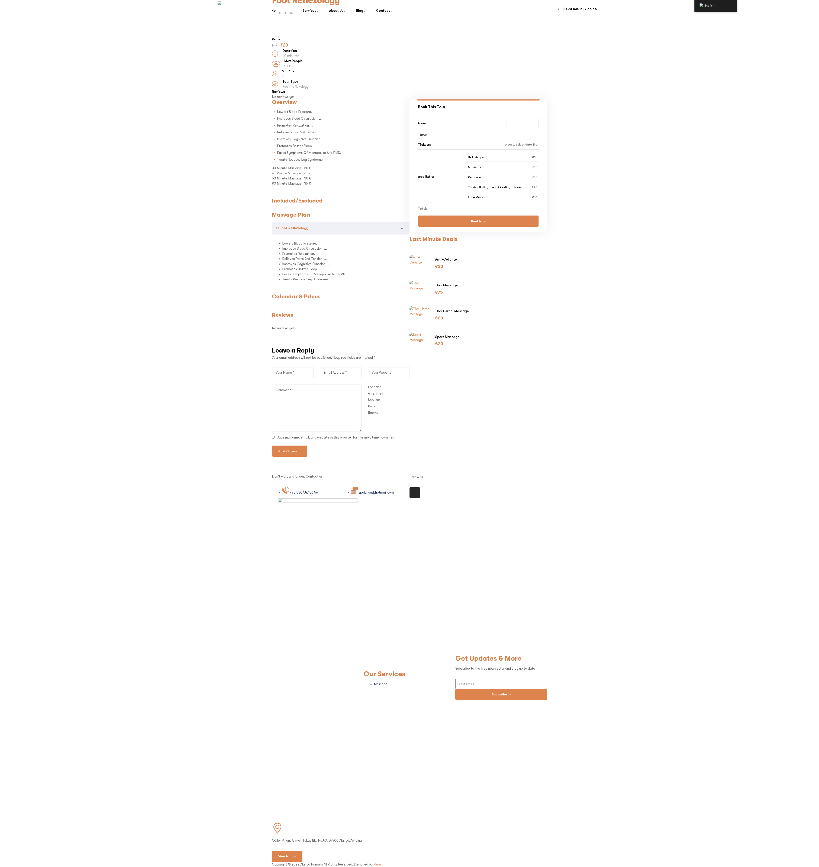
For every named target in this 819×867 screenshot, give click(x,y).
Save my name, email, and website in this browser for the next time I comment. (336, 437)
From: (422, 123)
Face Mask (475, 197)
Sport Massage (447, 337)
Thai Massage (446, 285)
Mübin (377, 864)
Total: (422, 209)
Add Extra (426, 177)
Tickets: (424, 145)
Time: (422, 135)
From (276, 45)
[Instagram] (415, 492)
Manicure (474, 167)
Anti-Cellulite (446, 259)
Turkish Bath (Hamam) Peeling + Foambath (498, 187)
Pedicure (474, 177)
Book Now (478, 221)
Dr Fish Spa (476, 157)
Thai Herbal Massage (452, 311)
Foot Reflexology (295, 87)
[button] (287, 856)
